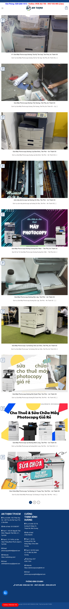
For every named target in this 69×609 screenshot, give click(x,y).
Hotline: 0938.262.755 (10, 605)
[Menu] (2, 8)
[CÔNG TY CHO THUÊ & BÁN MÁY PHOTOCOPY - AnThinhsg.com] (34, 8)
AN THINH (49, 604)
